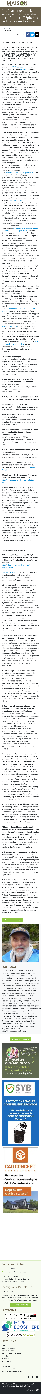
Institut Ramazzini (15, 200)
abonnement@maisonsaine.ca (15, 1272)
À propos (5, 1346)
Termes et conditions (9, 1369)
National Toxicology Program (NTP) (19, 173)
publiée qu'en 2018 (9, 326)
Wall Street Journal (18, 67)
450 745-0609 (10, 1269)
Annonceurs (6, 1361)
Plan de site (6, 1366)
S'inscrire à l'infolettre (20, 1039)
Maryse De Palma (8, 1351)
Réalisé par (27, 1390)
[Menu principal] (3, 3)
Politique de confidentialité (12, 1371)
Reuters (23, 69)
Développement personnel (12, 1353)
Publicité (5, 1356)
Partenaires (6, 1359)
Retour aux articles (13, 920)
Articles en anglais (8, 1348)
